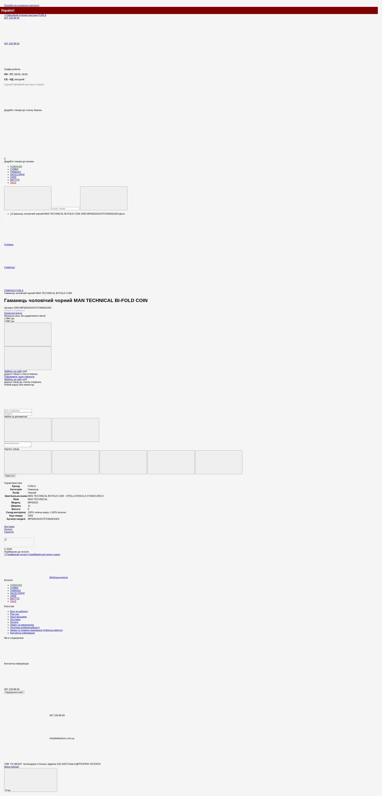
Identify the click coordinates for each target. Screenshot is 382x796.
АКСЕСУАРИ (17, 174)
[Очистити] (103, 198)
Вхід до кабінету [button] (19, 611)
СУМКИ (14, 169)
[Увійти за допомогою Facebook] (27, 430)
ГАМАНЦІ (15, 172)
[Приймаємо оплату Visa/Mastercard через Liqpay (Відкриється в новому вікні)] (32, 554)
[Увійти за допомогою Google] (75, 430)
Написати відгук (13, 313)
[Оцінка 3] (123, 462)
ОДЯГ (13, 177)
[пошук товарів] (27, 198)
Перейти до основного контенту (21, 5)
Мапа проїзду (11, 766)
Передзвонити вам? (14, 692)
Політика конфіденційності (25, 627)
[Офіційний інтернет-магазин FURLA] (19, 546)
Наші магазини (18, 617)
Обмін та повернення (22, 625)
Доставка (15, 619)
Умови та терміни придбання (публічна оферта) (36, 630)
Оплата (14, 622)
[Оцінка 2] (75, 462)
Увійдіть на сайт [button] (13, 371)
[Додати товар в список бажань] (27, 358)
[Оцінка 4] (171, 462)
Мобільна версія (58, 577)
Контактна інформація (22, 633)
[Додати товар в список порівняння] (27, 334)
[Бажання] (191, 97)
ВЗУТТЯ (14, 180)
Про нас (14, 614)
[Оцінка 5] (218, 462)
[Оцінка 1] (27, 462)
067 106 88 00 (11, 18)
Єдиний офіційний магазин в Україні (24, 84)
